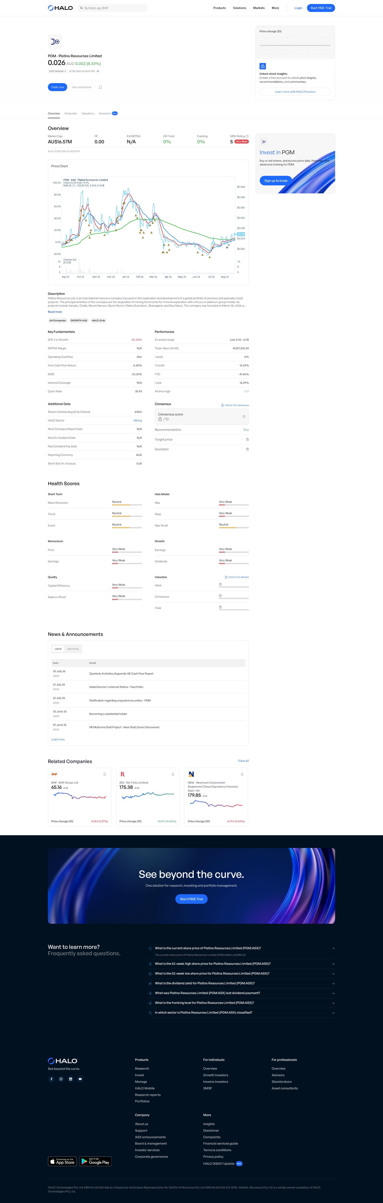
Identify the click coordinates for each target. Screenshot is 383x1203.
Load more (58, 739)
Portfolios (142, 1101)
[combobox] (58, 71)
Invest (139, 1075)
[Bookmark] (100, 87)
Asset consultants (285, 1088)
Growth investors (215, 1075)
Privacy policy (213, 1157)
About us (141, 1124)
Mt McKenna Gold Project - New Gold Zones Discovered (124, 727)
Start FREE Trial (321, 8)
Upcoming (73, 648)
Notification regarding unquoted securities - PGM (120, 700)
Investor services (147, 1150)
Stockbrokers (282, 1082)
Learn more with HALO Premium (295, 91)
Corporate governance (151, 1157)
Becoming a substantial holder (108, 713)
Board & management (151, 1143)
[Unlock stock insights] (263, 66)
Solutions (239, 8)
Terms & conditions (217, 1150)
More (275, 8)
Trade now (57, 87)
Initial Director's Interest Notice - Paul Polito (116, 687)
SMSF (207, 1088)
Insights (209, 1124)
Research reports (148, 1095)
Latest (58, 648)
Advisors (278, 1075)
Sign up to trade (276, 180)
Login (298, 8)
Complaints (211, 1137)
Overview (210, 1068)
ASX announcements (150, 1137)
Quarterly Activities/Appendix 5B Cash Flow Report (121, 673)
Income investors (215, 1082)
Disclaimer (211, 1130)
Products (219, 8)
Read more (55, 311)
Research (142, 1068)
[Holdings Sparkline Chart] (295, 45)
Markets (259, 8)
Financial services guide (220, 1143)
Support (141, 1130)
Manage (141, 1082)
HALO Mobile (145, 1088)
